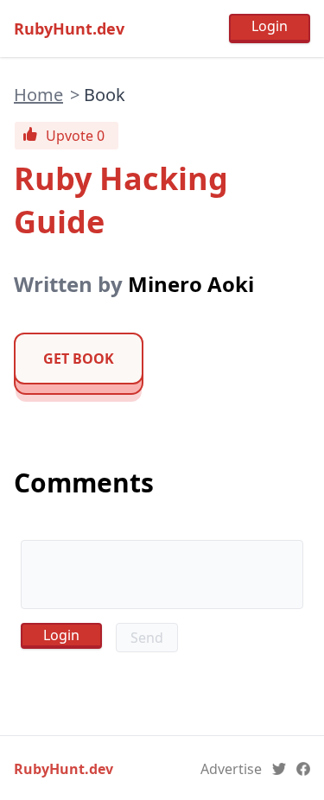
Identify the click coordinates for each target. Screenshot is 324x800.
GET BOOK (78, 358)
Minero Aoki (191, 284)
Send (146, 637)
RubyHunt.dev (69, 28)
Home (38, 94)
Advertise (231, 768)
